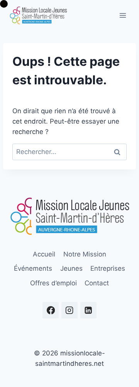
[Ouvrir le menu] (122, 15)
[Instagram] (69, 310)
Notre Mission (84, 254)
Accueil (44, 254)
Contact (97, 283)
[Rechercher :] (69, 152)
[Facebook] (50, 310)
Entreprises (107, 268)
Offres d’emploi (53, 283)
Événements (33, 268)
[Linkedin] (88, 310)
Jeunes (71, 268)
